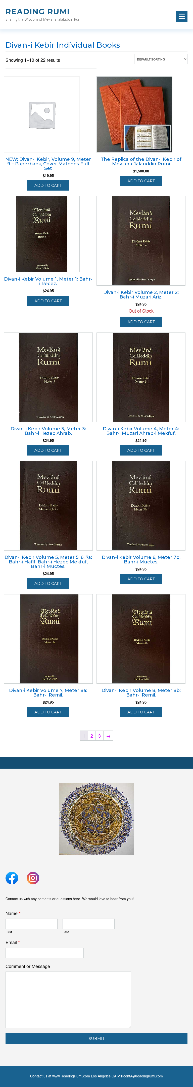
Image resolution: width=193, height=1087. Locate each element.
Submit (97, 1038)
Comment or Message (28, 966)
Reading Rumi (38, 11)
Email (13, 942)
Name (13, 913)
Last (66, 932)
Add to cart (141, 321)
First (9, 932)
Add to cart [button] (48, 185)
